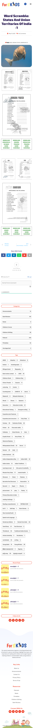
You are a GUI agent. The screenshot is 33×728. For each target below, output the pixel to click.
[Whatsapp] (19, 620)
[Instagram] (13, 620)
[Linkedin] (23, 620)
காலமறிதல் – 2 (14, 566)
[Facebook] (10, 620)
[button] (25, 4)
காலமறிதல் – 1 (14, 578)
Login (30, 277)
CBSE (10, 42)
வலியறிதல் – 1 (14, 601)
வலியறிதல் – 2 (14, 590)
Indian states (16, 42)
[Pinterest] (16, 620)
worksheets (24, 42)
